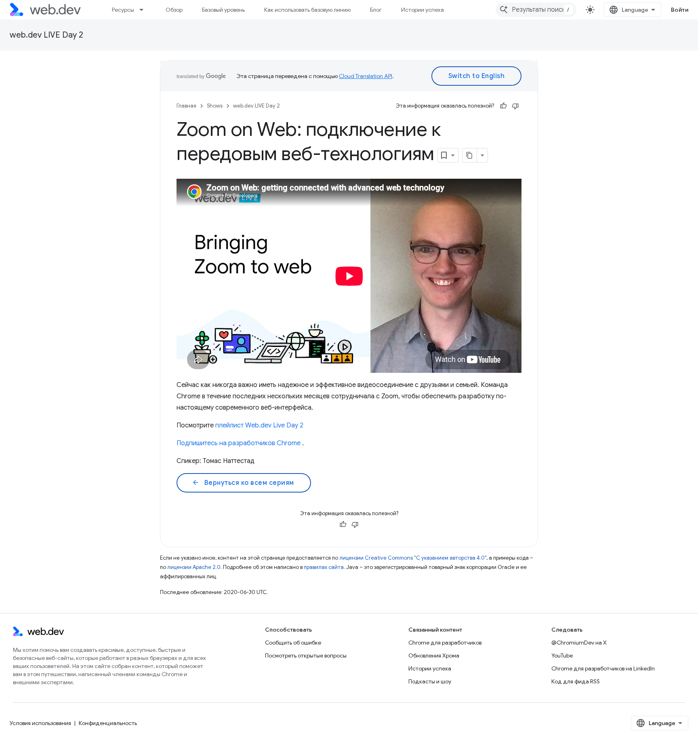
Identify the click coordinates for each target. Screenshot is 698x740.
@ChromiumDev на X (579, 642)
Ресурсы (123, 9)
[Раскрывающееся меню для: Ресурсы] (145, 10)
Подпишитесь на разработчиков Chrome (239, 443)
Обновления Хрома (433, 655)
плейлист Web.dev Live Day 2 (259, 425)
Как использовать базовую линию (307, 9)
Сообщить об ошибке (293, 642)
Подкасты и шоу (429, 681)
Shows (215, 105)
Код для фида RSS (575, 681)
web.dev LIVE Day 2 (46, 35)
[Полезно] (503, 106)
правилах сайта (324, 567)
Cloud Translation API (365, 76)
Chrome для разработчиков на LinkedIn (603, 668)
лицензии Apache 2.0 (194, 567)
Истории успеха (422, 9)
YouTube (562, 655)
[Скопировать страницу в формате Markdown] (470, 155)
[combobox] (536, 9)
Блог (376, 9)
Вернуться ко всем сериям (243, 483)
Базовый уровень (223, 9)
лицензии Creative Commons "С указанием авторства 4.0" (412, 557)
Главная (186, 105)
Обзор (174, 9)
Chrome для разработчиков (444, 642)
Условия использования (40, 723)
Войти (680, 9)
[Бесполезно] (515, 106)
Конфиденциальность (108, 723)
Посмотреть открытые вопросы (306, 655)
